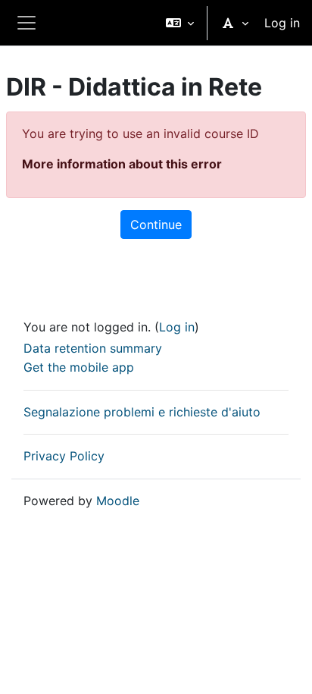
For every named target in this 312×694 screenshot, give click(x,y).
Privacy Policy (64, 455)
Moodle (117, 500)
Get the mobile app (78, 367)
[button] (180, 23)
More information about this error (122, 163)
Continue (156, 224)
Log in (282, 22)
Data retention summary (92, 348)
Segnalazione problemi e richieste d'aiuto (142, 411)
